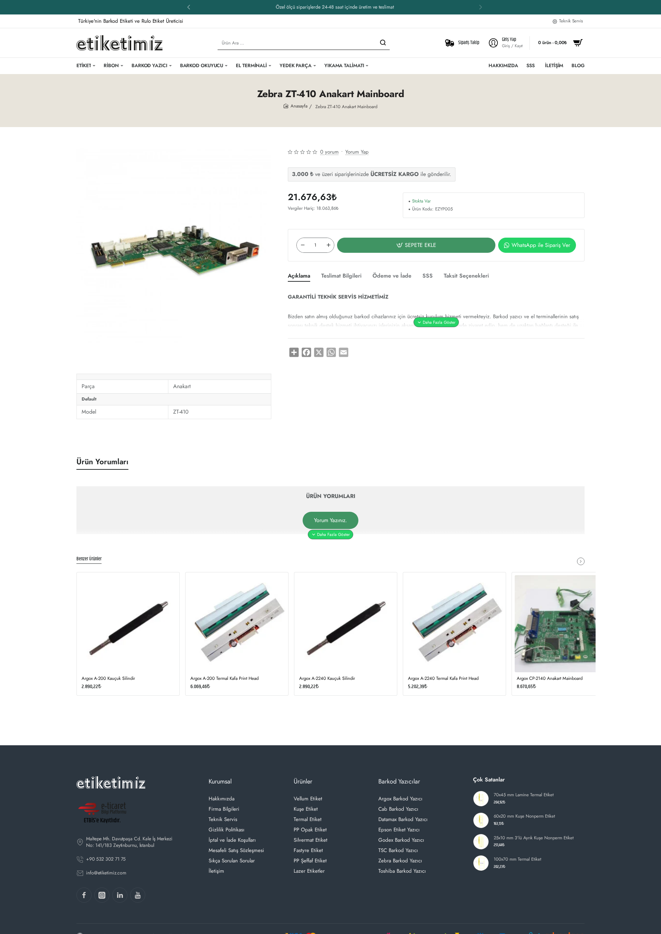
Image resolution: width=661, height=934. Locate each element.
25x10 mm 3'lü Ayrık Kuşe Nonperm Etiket (534, 838)
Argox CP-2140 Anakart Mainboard (550, 679)
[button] (188, 6)
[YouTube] (137, 895)
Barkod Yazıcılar (399, 781)
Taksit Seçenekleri (466, 276)
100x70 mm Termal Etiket (517, 859)
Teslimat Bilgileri (341, 276)
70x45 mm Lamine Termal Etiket (524, 795)
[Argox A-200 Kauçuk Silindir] (128, 623)
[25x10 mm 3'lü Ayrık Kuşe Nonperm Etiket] (481, 842)
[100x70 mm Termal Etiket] (481, 863)
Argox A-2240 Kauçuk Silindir (327, 679)
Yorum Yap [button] (357, 152)
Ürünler (303, 781)
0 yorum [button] (329, 152)
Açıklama (299, 276)
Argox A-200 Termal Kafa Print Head (224, 679)
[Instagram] (101, 895)
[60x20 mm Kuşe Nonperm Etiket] (481, 820)
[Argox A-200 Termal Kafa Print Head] (236, 623)
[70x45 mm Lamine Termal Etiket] (481, 799)
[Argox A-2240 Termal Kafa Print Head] (454, 623)
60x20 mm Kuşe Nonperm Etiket (524, 816)
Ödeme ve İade (392, 276)
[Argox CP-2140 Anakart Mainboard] (563, 623)
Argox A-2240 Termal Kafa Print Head (443, 679)
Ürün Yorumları (102, 461)
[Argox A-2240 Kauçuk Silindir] (345, 623)
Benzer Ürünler (89, 559)
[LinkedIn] (119, 895)
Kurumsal (220, 781)
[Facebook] (84, 895)
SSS (427, 276)
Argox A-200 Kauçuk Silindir (108, 679)
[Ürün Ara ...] (383, 43)
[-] (302, 245)
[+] (328, 245)
